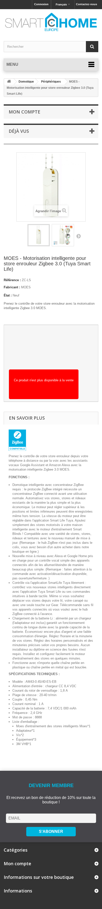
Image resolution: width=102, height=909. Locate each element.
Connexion (41, 4)
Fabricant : (12, 287)
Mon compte (24, 112)
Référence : (12, 280)
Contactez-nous (86, 4)
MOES (26, 287)
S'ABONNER (51, 831)
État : (8, 295)
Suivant (78, 235)
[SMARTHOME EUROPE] (51, 22)
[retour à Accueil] (9, 82)
